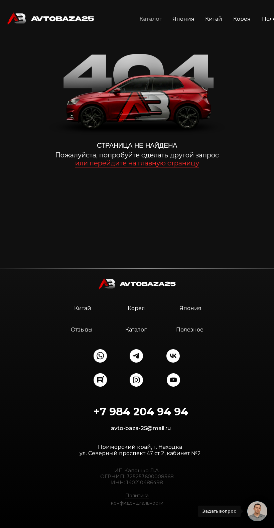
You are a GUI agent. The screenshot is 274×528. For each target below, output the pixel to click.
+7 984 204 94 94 (141, 411)
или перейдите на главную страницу (137, 163)
